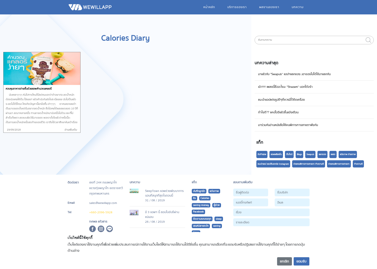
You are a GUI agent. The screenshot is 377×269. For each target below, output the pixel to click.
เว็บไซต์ (289, 154)
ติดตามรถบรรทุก (202, 219)
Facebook (198, 212)
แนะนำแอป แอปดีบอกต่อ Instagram (273, 164)
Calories (204, 198)
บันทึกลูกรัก (199, 191)
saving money (201, 205)
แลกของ (322, 154)
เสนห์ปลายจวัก (201, 226)
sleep (219, 219)
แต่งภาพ (214, 191)
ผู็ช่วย (217, 205)
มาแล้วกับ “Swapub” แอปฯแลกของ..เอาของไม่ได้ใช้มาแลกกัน (294, 74)
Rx (194, 198)
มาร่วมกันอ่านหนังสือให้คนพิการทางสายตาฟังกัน (288, 125)
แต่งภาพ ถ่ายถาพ (348, 154)
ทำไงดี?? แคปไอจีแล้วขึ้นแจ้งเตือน (278, 112)
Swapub (310, 154)
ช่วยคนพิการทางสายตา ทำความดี (308, 164)
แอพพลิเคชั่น (276, 154)
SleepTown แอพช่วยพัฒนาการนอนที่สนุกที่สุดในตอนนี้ (164, 193)
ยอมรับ (301, 261)
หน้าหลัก (209, 7)
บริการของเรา (237, 7)
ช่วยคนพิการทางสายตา (339, 164)
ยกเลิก (284, 261)
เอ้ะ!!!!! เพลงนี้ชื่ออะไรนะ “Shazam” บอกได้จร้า (285, 86)
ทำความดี (358, 164)
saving (217, 226)
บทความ (297, 7)
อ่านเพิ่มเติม (71, 130)
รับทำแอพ (262, 154)
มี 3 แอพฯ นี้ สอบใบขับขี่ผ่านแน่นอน (162, 214)
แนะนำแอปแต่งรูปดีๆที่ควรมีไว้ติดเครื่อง (281, 99)
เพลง (333, 154)
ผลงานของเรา (269, 7)
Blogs (299, 154)
